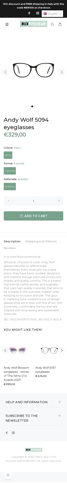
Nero (8, 155)
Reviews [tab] (10, 248)
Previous (5, 72)
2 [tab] (35, 106)
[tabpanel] (33, 70)
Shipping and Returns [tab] (41, 241)
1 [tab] (32, 106)
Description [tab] (12, 241)
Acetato (10, 186)
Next (61, 72)
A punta (10, 170)
